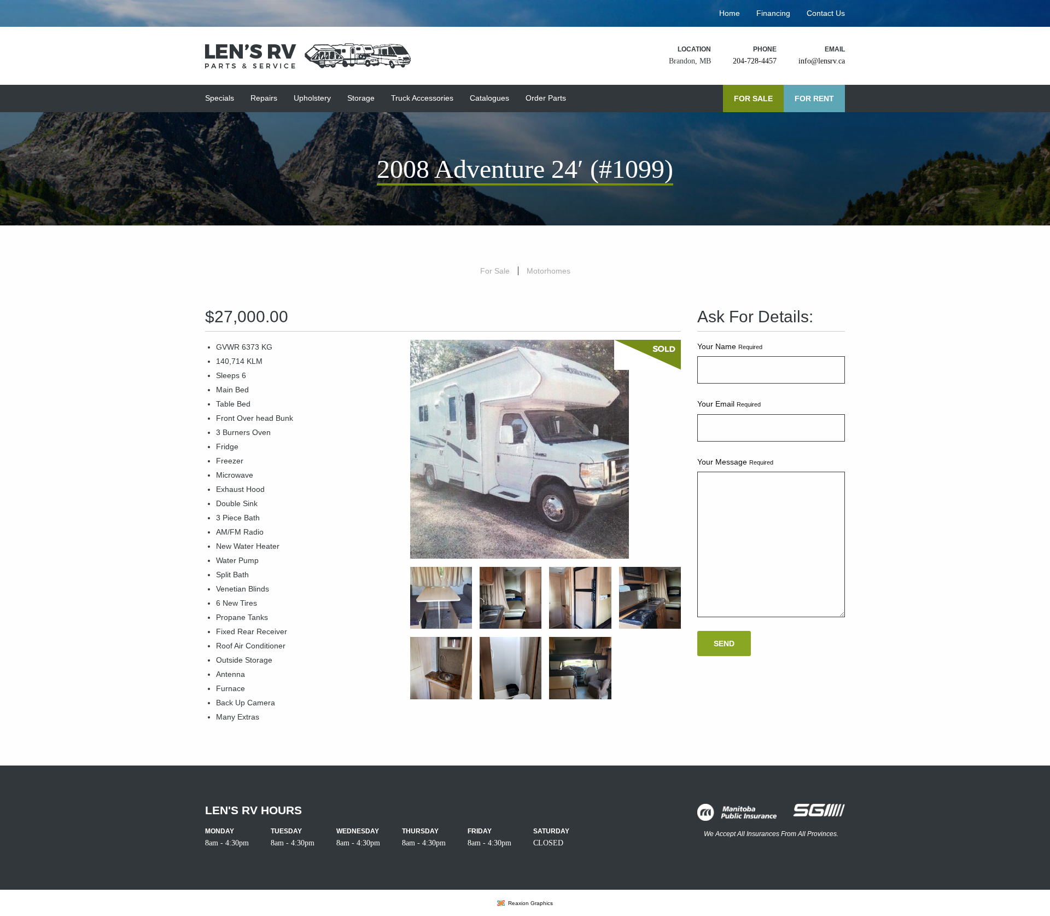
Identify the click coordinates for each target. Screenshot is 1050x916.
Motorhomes (548, 270)
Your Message (735, 461)
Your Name (729, 346)
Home (729, 13)
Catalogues (489, 98)
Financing (773, 13)
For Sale (753, 98)
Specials (219, 98)
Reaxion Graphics (530, 903)
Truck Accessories (422, 98)
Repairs (263, 98)
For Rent (814, 98)
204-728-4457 (755, 61)
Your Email (729, 403)
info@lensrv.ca (821, 61)
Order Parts (546, 98)
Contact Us (826, 13)
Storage (361, 98)
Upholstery (312, 98)
